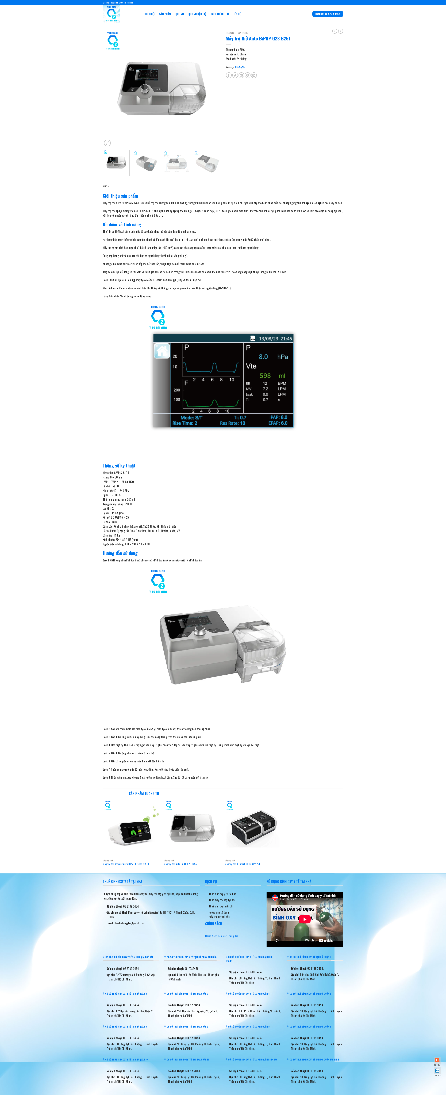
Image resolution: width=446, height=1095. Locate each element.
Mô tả (106, 186)
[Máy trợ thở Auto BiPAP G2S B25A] (192, 828)
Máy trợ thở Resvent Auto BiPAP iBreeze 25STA (126, 864)
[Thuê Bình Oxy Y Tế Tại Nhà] (121, 14)
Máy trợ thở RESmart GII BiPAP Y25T (242, 864)
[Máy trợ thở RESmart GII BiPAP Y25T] (253, 828)
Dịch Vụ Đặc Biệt (197, 14)
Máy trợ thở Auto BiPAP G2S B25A (180, 864)
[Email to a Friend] (241, 75)
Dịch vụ (179, 14)
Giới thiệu (149, 14)
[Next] (213, 88)
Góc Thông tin (220, 14)
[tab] (106, 186)
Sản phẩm (165, 14)
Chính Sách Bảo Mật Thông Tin (221, 936)
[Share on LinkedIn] (254, 75)
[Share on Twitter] (235, 75)
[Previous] (109, 88)
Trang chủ (230, 33)
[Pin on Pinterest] (248, 75)
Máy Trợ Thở (243, 33)
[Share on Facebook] (229, 75)
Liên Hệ (237, 14)
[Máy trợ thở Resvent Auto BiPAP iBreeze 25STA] (131, 828)
